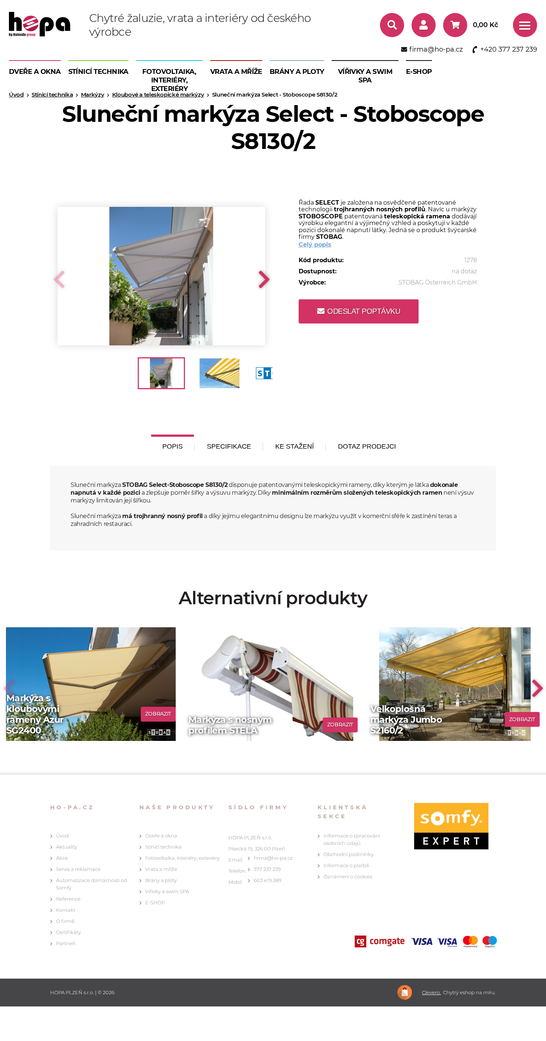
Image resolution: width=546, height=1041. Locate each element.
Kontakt (65, 910)
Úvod (62, 836)
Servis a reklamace (78, 869)
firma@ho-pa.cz (273, 858)
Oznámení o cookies (348, 876)
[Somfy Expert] (447, 826)
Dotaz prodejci (367, 446)
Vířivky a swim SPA (365, 76)
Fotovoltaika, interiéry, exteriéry (169, 80)
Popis (172, 446)
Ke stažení (294, 446)
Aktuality (66, 847)
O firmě (65, 921)
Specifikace (229, 446)
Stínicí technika (98, 72)
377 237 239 (267, 869)
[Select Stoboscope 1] (161, 276)
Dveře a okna (35, 72)
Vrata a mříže (236, 72)
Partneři (65, 943)
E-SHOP (419, 72)
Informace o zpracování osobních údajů (352, 839)
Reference (68, 899)
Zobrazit (158, 713)
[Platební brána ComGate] (427, 942)
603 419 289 (268, 880)
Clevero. (431, 992)
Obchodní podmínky (349, 854)
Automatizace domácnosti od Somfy (91, 884)
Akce (62, 858)
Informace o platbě (346, 865)
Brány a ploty (297, 72)
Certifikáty (68, 932)
